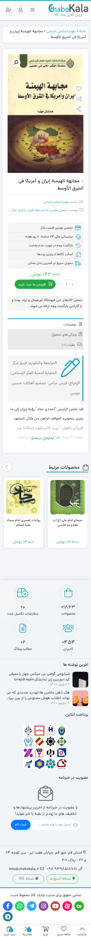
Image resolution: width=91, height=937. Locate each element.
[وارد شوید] (21, 10)
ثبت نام (21, 825)
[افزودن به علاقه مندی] (78, 89)
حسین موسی (58, 210)
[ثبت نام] (9, 10)
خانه (82, 32)
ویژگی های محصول (64, 335)
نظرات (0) (69, 345)
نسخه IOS (27, 879)
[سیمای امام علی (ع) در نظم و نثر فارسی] (67, 497)
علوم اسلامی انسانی (61, 32)
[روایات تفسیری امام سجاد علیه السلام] (23, 497)
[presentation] (7, 466)
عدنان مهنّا (42, 210)
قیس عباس (25, 210)
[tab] (45, 323)
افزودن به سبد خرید (32, 284)
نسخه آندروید (61, 879)
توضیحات (70, 324)
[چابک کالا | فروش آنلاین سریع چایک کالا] (68, 10)
